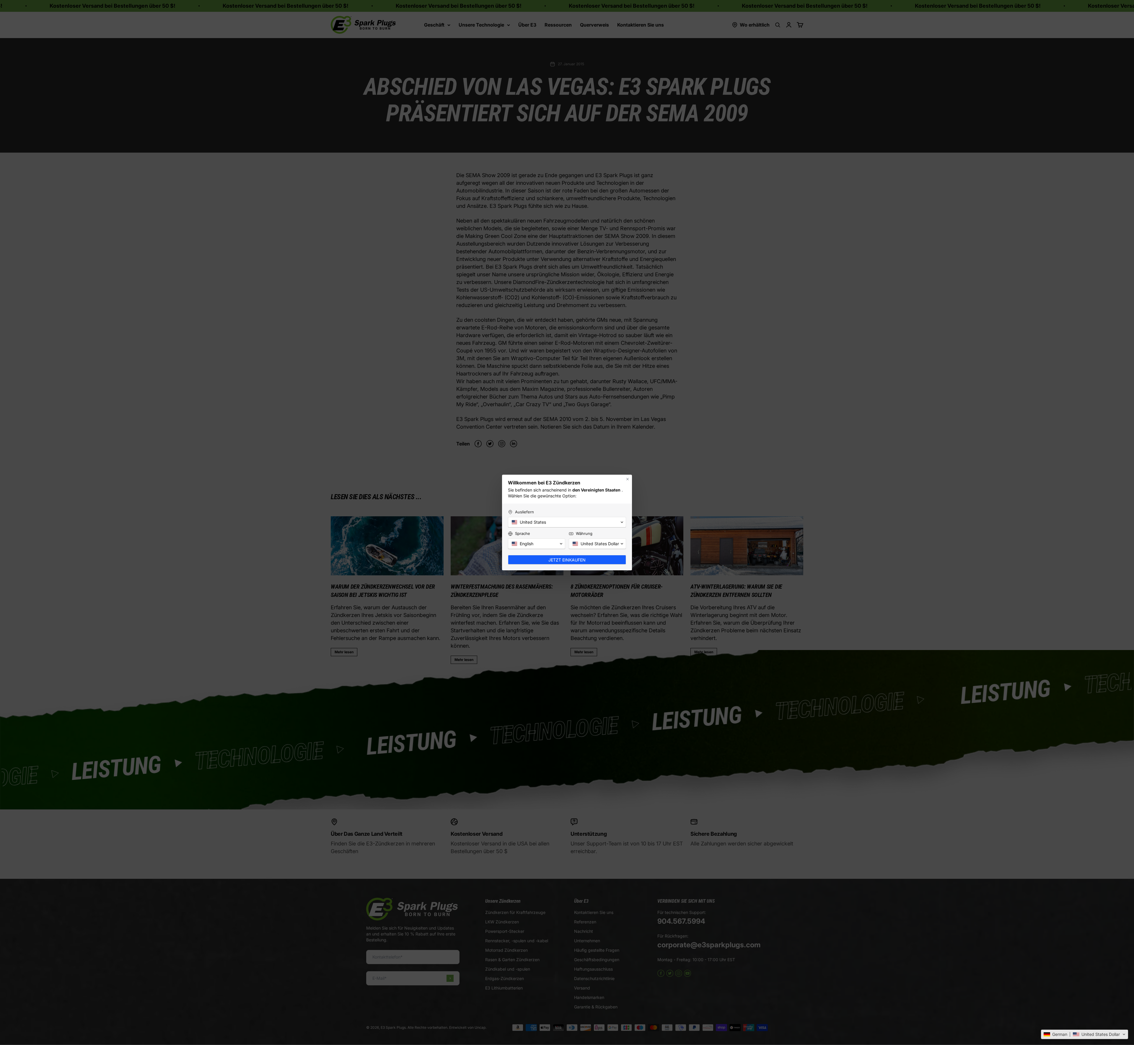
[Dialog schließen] (627, 479)
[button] (1084, 1034)
